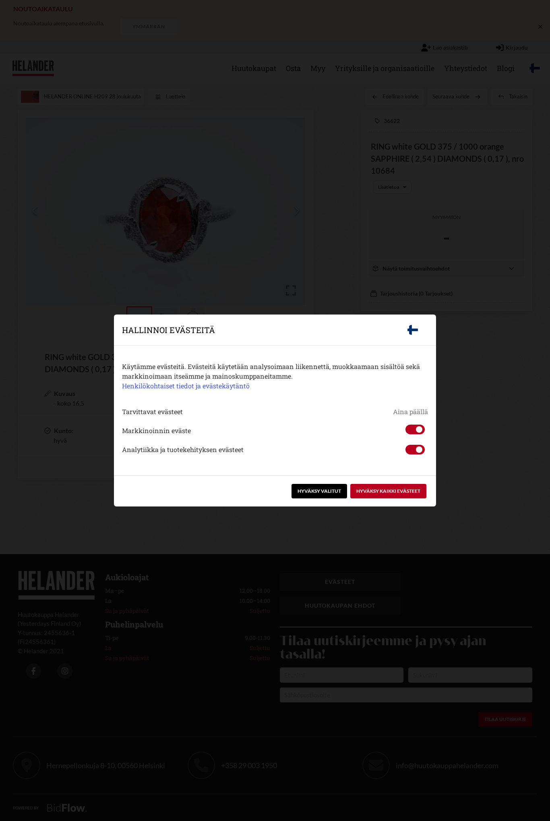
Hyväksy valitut (319, 491)
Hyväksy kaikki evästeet (388, 491)
